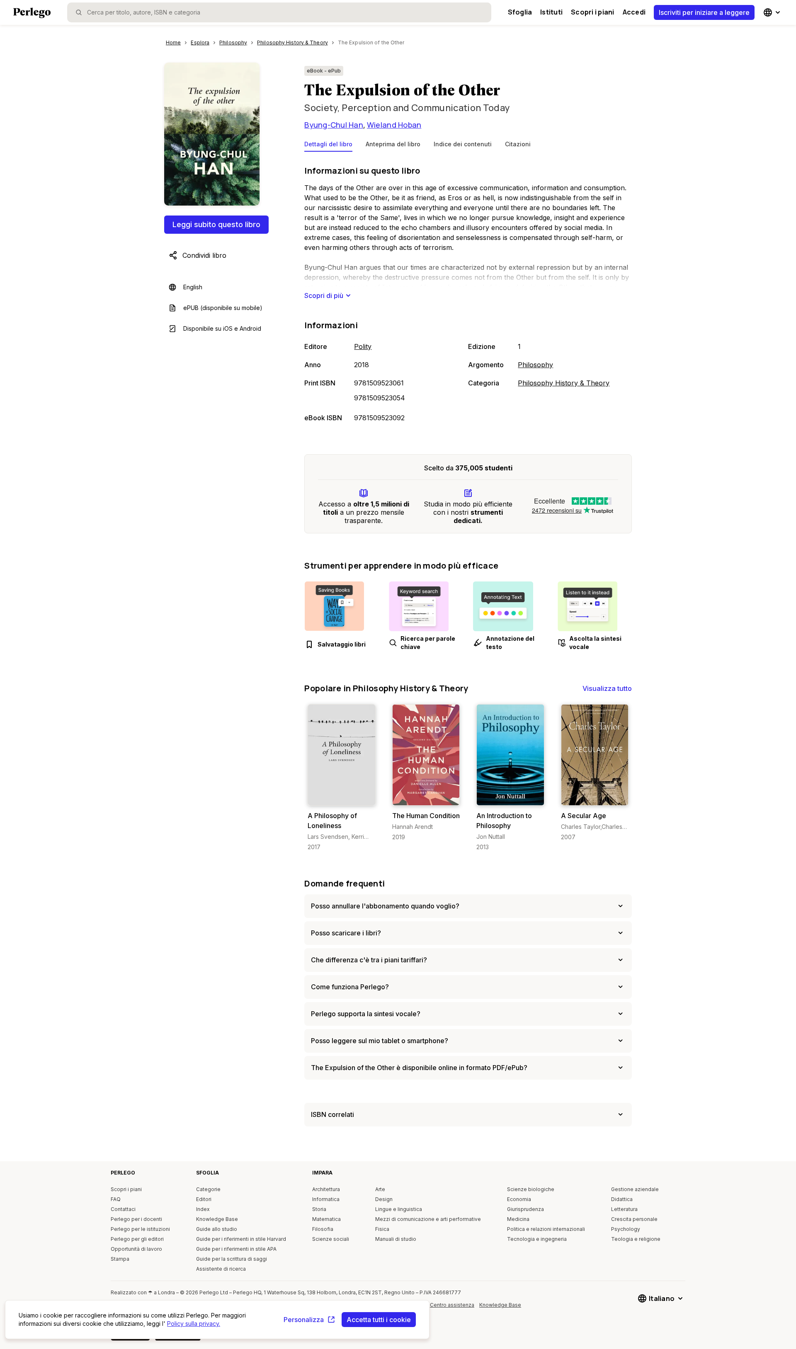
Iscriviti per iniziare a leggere (704, 12)
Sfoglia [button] (520, 12)
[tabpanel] (468, 295)
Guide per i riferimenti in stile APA (236, 1249)
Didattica (622, 1199)
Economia (519, 1199)
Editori (203, 1199)
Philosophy (535, 365)
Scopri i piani (592, 12)
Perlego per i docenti (136, 1219)
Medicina (518, 1219)
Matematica (326, 1219)
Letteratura (624, 1209)
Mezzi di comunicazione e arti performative (428, 1219)
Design (384, 1199)
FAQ (116, 1199)
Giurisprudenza (525, 1209)
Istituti (551, 12)
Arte (380, 1189)
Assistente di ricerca (221, 1269)
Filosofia (322, 1229)
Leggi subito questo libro (216, 224)
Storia (319, 1209)
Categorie (208, 1189)
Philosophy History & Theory (563, 383)
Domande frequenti (344, 883)
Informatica (326, 1199)
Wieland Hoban (394, 125)
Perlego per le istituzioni (140, 1229)
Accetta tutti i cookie (379, 1319)
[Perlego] (32, 14)
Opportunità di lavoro (136, 1249)
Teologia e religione (635, 1239)
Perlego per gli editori (137, 1239)
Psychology (625, 1229)
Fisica (382, 1229)
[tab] (328, 146)
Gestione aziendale (635, 1189)
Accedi (634, 12)
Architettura (326, 1189)
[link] (341, 778)
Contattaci (123, 1209)
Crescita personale (634, 1219)
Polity (362, 346)
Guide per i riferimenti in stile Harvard (241, 1239)
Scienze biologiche (530, 1189)
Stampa (120, 1259)
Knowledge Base (217, 1219)
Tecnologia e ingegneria (537, 1239)
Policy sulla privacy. (193, 1323)
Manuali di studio (395, 1239)
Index (203, 1209)
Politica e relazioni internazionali (546, 1229)
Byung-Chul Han (333, 125)
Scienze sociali (330, 1239)
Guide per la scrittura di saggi (231, 1259)
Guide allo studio (216, 1229)
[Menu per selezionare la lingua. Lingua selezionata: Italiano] (773, 12)
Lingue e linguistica (398, 1209)
